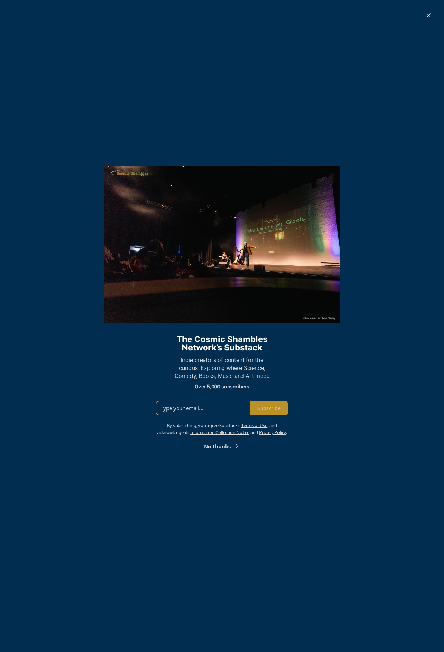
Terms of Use (254, 425)
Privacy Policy (272, 432)
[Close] (429, 15)
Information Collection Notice (219, 432)
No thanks (217, 446)
